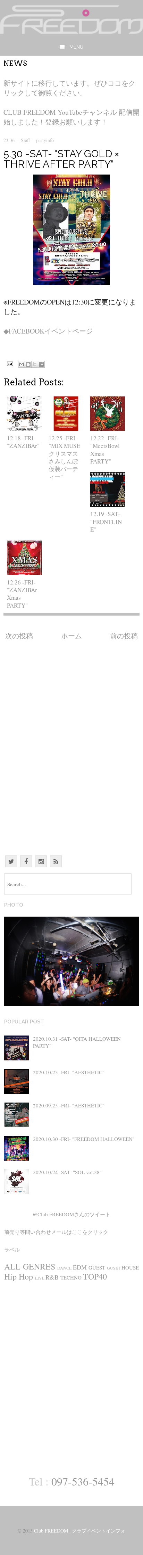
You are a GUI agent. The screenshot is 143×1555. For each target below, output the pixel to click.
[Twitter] (11, 861)
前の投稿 (124, 635)
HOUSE (130, 1267)
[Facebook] (26, 861)
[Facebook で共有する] (41, 364)
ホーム (71, 635)
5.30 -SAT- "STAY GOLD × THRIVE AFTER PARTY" (61, 159)
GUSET (113, 1268)
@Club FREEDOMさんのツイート (71, 1214)
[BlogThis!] (28, 364)
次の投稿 (19, 635)
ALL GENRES (29, 1266)
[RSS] (56, 861)
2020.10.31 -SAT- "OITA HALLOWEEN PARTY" (77, 1042)
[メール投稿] (9, 362)
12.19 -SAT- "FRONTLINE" (106, 521)
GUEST (97, 1267)
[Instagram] (41, 861)
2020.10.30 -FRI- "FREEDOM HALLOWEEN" (84, 1138)
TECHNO (71, 1277)
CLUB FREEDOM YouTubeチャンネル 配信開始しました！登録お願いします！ (71, 117)
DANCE (64, 1268)
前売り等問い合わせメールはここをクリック (56, 1231)
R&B (52, 1277)
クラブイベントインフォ (98, 1530)
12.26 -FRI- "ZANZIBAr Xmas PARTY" (22, 593)
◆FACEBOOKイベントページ (48, 331)
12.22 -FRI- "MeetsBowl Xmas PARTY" (105, 449)
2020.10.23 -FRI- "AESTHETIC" (68, 1072)
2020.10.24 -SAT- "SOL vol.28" (67, 1172)
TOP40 (95, 1276)
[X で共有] (34, 364)
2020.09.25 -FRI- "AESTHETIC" (68, 1105)
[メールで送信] (21, 364)
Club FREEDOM (51, 1530)
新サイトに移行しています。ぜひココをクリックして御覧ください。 (69, 87)
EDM (80, 1267)
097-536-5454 (83, 1481)
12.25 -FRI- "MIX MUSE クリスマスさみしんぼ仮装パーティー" (65, 457)
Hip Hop (18, 1276)
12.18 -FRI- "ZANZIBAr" (23, 442)
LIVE (39, 1278)
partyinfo (45, 140)
